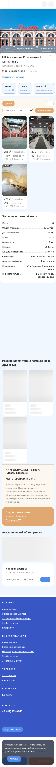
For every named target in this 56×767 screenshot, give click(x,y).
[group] (14, 132)
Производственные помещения (18, 651)
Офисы (7, 48)
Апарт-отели (8, 680)
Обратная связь (12, 729)
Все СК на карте (10, 656)
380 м (7, 152)
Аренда (8, 103)
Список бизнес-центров (14, 614)
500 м (33, 152)
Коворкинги (8, 627)
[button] (5, 118)
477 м (7, 199)
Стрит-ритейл (9, 675)
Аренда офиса (9, 609)
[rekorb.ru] (17, 4)
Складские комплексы (13, 647)
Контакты (7, 695)
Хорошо (14, 758)
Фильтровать (44, 110)
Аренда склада (9, 642)
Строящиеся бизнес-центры (16, 618)
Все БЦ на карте (10, 623)
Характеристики (25, 48)
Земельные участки (12, 661)
